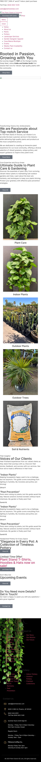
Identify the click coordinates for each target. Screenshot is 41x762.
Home (6, 27)
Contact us (8, 48)
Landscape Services (11, 36)
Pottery (7, 34)
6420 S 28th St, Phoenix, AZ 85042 (19, 709)
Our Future (30, 640)
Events (6, 44)
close (4, 24)
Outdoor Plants (20, 346)
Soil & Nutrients (20, 449)
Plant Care (20, 242)
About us (7, 29)
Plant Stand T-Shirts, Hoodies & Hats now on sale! (17, 563)
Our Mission (30, 637)
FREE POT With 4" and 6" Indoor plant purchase (18, 1)
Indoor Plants (20, 294)
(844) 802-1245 (13, 5)
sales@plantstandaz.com (9, 9)
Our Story (30, 635)
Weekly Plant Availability (13, 46)
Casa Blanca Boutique (12, 41)
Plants (6, 32)
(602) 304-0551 (13, 713)
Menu (4, 20)
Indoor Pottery (31, 674)
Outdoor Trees (20, 397)
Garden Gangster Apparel (13, 39)
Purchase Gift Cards (9, 16)
